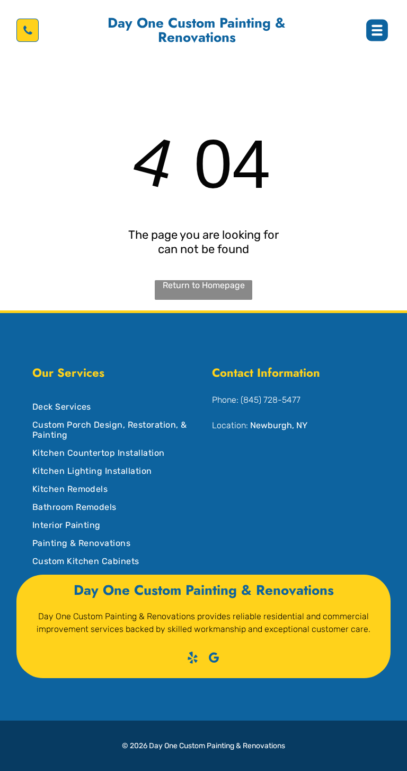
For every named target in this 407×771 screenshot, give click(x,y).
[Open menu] (377, 30)
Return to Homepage (204, 285)
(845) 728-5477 (270, 400)
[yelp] (193, 659)
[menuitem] (110, 403)
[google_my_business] (214, 659)
